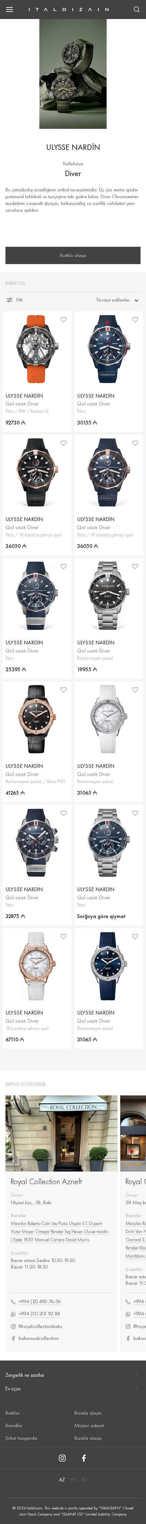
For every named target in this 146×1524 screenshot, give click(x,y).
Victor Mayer (22, 1231)
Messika (18, 1223)
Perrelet (57, 1231)
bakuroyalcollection (39, 1338)
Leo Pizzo (60, 1223)
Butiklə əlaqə (73, 255)
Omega (42, 1231)
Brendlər (13, 1425)
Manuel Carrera (50, 1239)
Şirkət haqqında (21, 1438)
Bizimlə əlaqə (88, 1438)
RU (84, 1479)
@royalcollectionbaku (40, 1326)
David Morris (77, 1239)
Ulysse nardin (96, 1231)
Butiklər (12, 1412)
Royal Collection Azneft (46, 1181)
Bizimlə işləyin (88, 1412)
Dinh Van (134, 1231)
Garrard (133, 1239)
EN (73, 1479)
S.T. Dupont (92, 1223)
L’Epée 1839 (22, 1239)
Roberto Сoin (39, 1223)
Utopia (75, 1223)
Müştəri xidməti (89, 1425)
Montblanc (136, 1256)
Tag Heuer (74, 1231)
